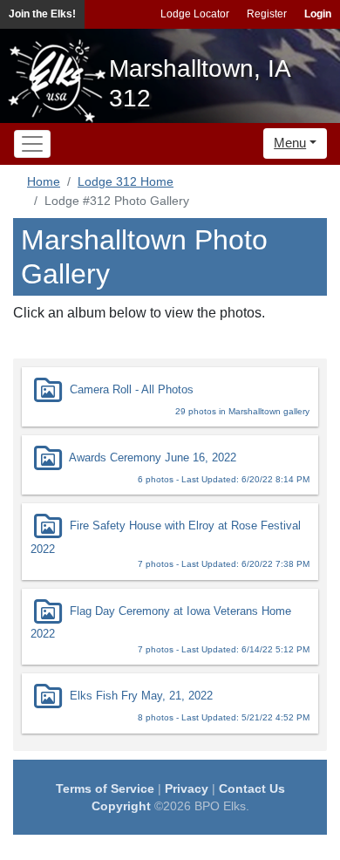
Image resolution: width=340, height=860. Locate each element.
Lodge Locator (194, 14)
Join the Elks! (42, 14)
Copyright (121, 806)
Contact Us (252, 788)
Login (317, 14)
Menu (290, 142)
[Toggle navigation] (32, 144)
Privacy (186, 788)
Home (43, 181)
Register (267, 14)
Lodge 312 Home (125, 181)
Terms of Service (105, 788)
